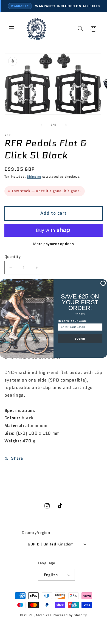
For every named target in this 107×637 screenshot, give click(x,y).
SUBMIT (80, 338)
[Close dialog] (103, 283)
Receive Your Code (72, 320)
